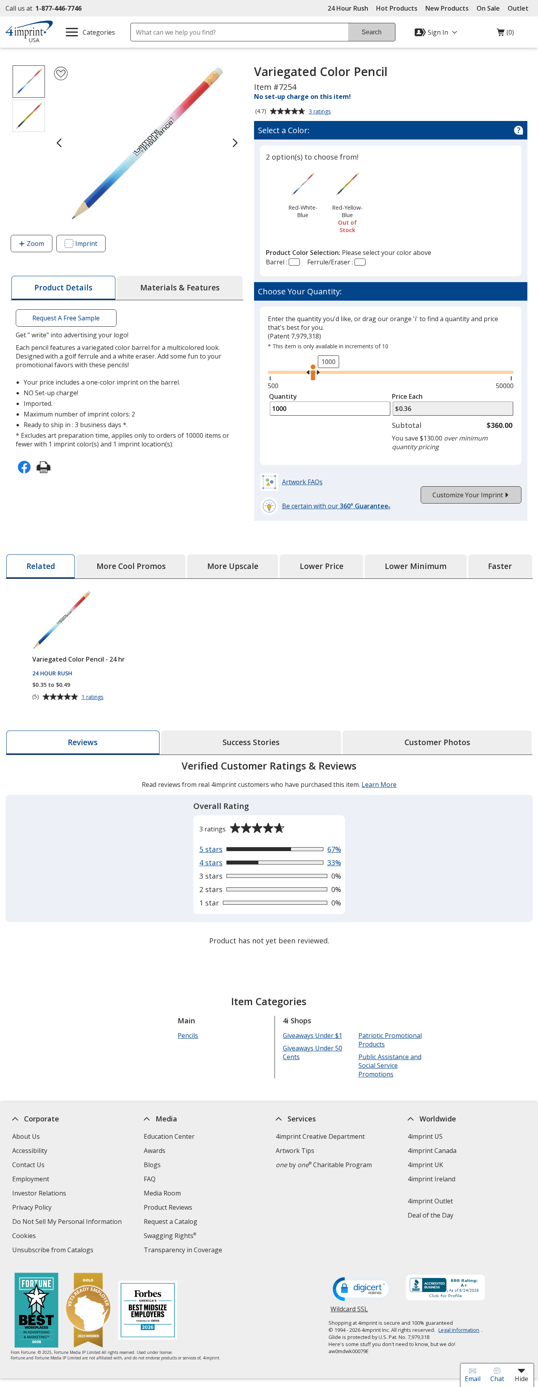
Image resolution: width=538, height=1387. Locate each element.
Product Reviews (168, 1207)
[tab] (63, 288)
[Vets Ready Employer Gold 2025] (88, 1311)
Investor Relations (40, 1194)
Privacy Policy (32, 1208)
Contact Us (28, 1164)
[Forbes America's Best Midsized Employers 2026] (147, 1311)
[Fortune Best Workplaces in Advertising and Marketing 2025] (36, 1311)
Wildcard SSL (349, 1312)
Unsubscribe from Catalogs (53, 1251)
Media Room (162, 1193)
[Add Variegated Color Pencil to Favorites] (61, 73)
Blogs (152, 1164)
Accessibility (29, 1150)
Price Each (407, 396)
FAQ (150, 1179)
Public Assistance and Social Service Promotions (389, 1065)
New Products (447, 8)
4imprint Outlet (430, 1201)
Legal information (458, 1329)
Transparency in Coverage (184, 1251)
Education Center (169, 1136)
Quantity (283, 396)
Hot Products (396, 8)
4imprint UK (425, 1164)
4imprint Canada (431, 1150)
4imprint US (424, 1136)
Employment (30, 1179)
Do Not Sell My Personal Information (67, 1222)
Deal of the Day (430, 1215)
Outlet (520, 8)
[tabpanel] (269, 854)
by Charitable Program (324, 1164)
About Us (25, 1136)
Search (372, 32)
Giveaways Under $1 (312, 1035)
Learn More (378, 784)
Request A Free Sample (66, 318)
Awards (154, 1150)
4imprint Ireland (431, 1179)
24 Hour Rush (348, 8)
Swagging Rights (170, 1235)
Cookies (24, 1236)
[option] (303, 194)
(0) (505, 34)
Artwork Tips (295, 1150)
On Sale (488, 8)
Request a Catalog (170, 1221)
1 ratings (93, 697)
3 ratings (321, 112)
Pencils (188, 1035)
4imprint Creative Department (320, 1136)
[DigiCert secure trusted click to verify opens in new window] (362, 1290)
